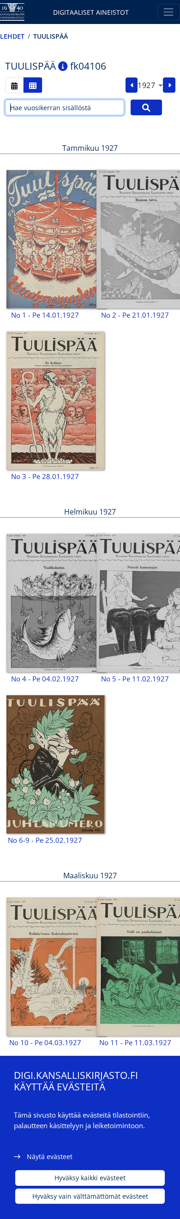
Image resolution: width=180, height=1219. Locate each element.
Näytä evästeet (49, 1156)
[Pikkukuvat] (33, 85)
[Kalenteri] (14, 85)
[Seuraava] (169, 85)
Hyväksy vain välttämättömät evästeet (90, 1196)
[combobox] (150, 85)
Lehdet (12, 36)
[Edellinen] (132, 85)
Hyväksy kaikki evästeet (90, 1177)
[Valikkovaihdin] (168, 12)
